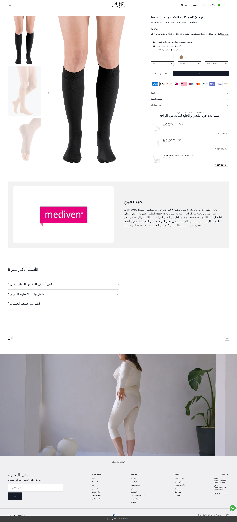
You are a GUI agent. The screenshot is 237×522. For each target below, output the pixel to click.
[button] (184, 5)
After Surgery (217, 515)
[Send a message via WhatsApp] (233, 508)
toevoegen (221, 133)
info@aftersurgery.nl (221, 494)
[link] (118, 462)
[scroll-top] (231, 516)
